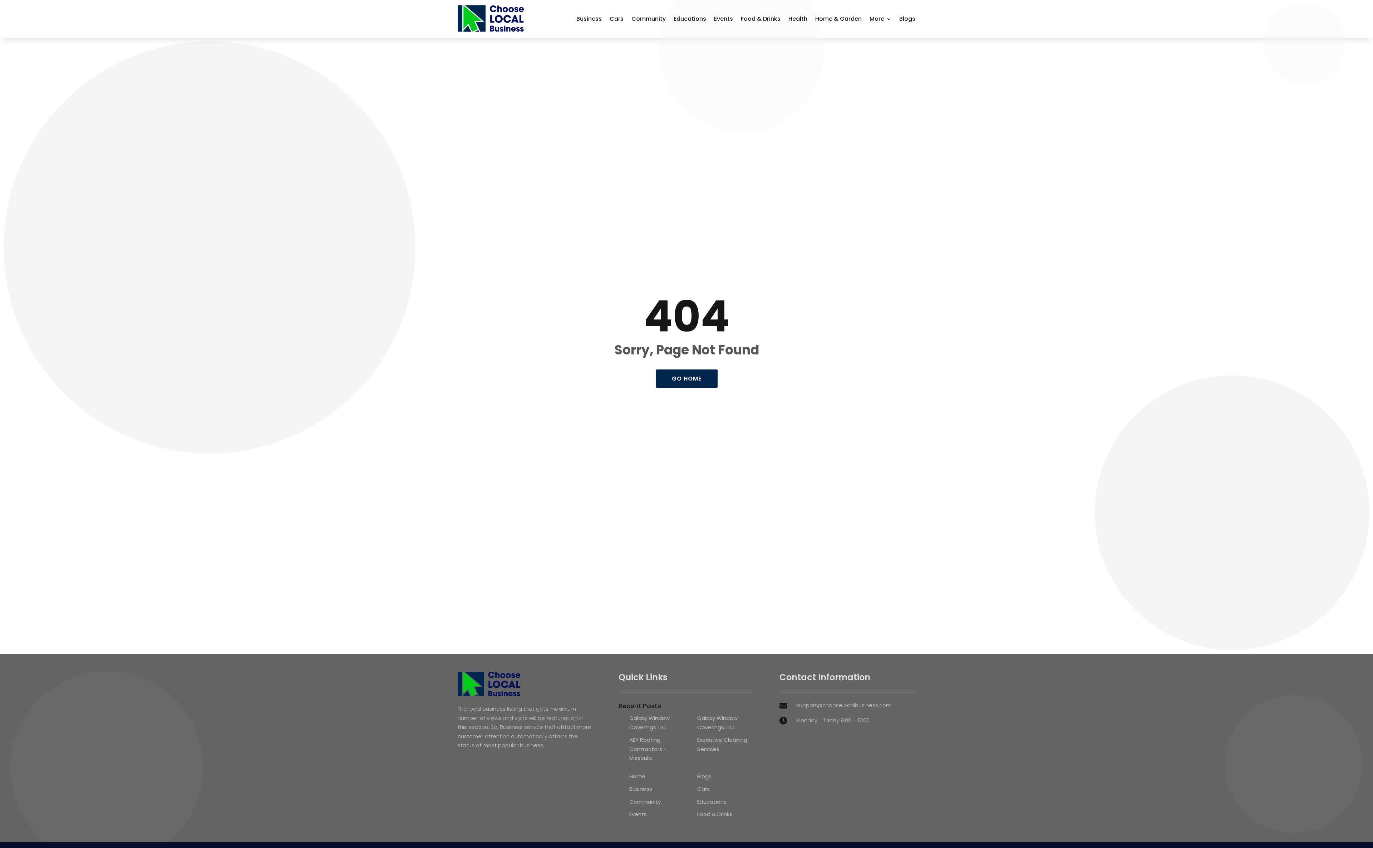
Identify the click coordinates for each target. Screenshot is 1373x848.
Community (648, 19)
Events (723, 19)
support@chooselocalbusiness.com (843, 705)
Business (589, 19)
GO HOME (687, 378)
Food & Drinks (761, 19)
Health (797, 19)
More (877, 19)
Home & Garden (838, 19)
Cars (617, 19)
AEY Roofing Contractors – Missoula (648, 749)
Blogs (907, 19)
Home (637, 776)
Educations (690, 19)
